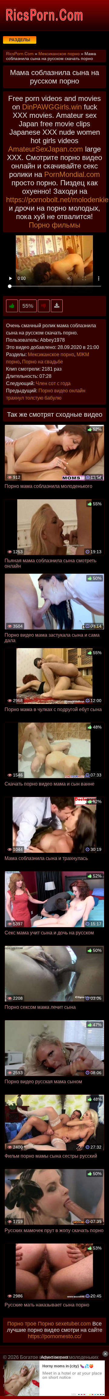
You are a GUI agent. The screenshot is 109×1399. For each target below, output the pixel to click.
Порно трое (21, 1324)
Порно (46, 1324)
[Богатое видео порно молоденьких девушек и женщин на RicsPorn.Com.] (44, 15)
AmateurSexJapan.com (45, 149)
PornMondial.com (72, 174)
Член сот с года (53, 383)
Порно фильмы (54, 225)
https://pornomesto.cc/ (54, 1336)
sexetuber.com (73, 1324)
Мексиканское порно (51, 354)
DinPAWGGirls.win (52, 107)
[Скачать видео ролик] (57, 306)
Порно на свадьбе (42, 361)
